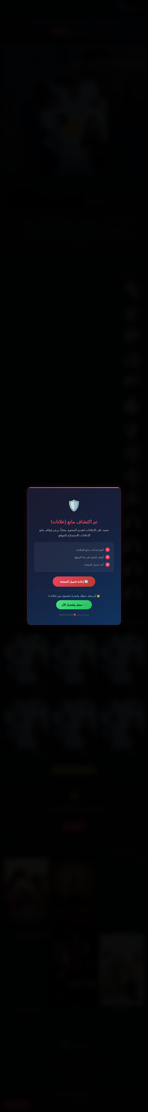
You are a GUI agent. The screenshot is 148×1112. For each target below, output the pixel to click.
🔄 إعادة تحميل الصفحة (74, 581)
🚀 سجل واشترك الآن (74, 604)
